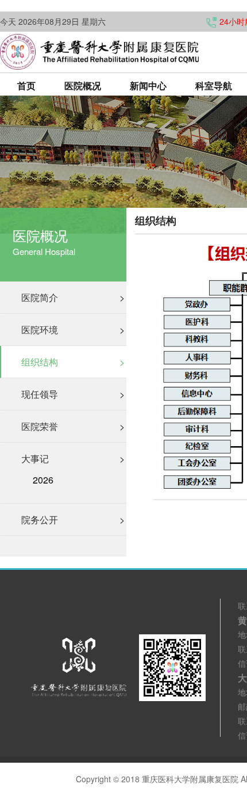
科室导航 (213, 85)
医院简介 (73, 297)
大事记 (73, 458)
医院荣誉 (73, 426)
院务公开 (73, 519)
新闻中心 (148, 85)
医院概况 (82, 85)
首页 (26, 85)
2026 (43, 480)
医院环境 (73, 329)
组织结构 (73, 361)
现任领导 (73, 394)
